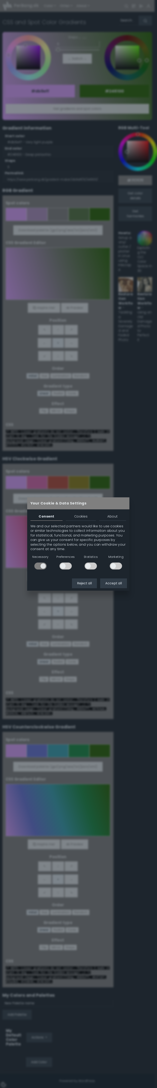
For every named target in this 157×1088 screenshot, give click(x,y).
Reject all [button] (84, 583)
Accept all (113, 583)
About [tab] (112, 516)
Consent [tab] (46, 516)
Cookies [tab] (80, 516)
